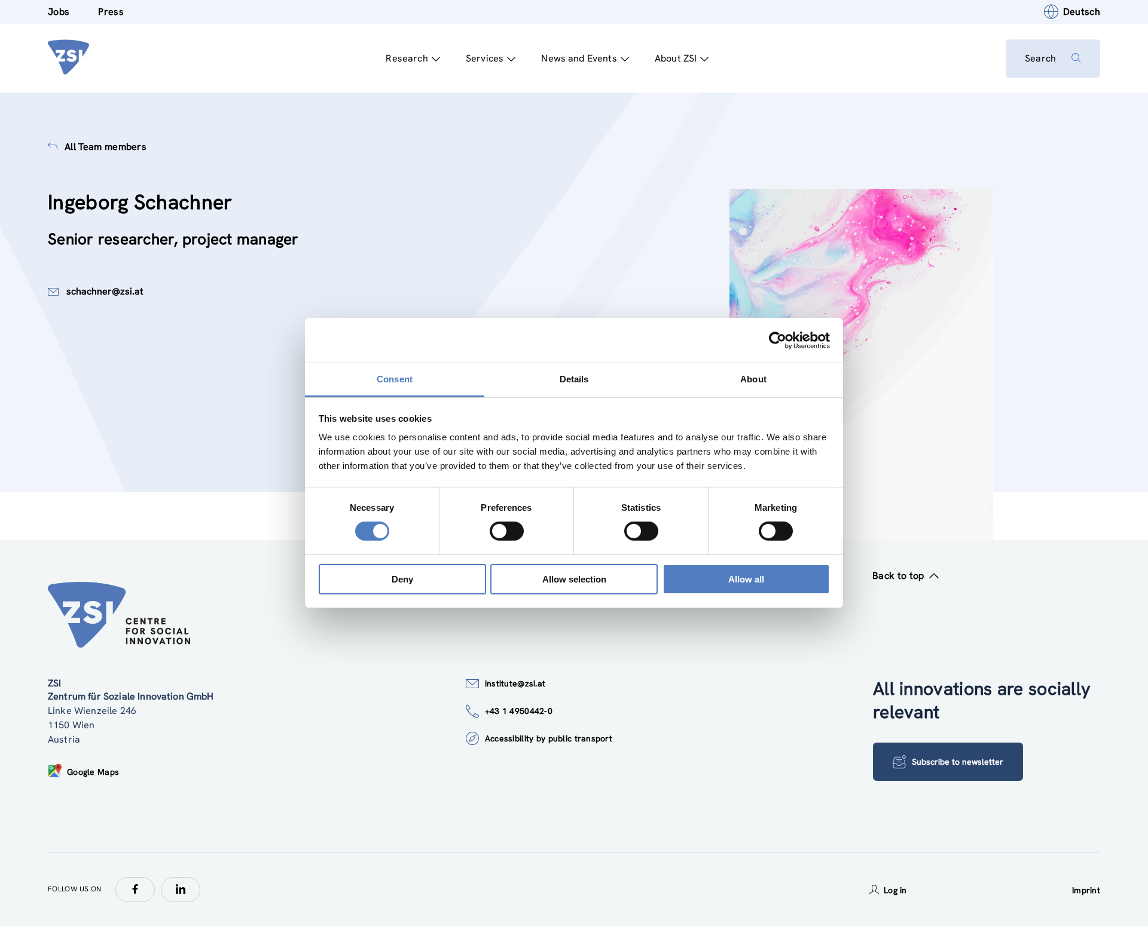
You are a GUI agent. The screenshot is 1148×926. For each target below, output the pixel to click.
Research (407, 58)
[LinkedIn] (180, 889)
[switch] (507, 531)
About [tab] (753, 379)
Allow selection (574, 579)
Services (484, 58)
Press (111, 11)
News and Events (578, 58)
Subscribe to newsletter (957, 761)
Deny (402, 579)
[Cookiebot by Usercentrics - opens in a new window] (777, 340)
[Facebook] (135, 889)
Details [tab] (574, 379)
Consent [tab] (395, 379)
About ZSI (676, 58)
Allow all (746, 579)
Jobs (58, 11)
